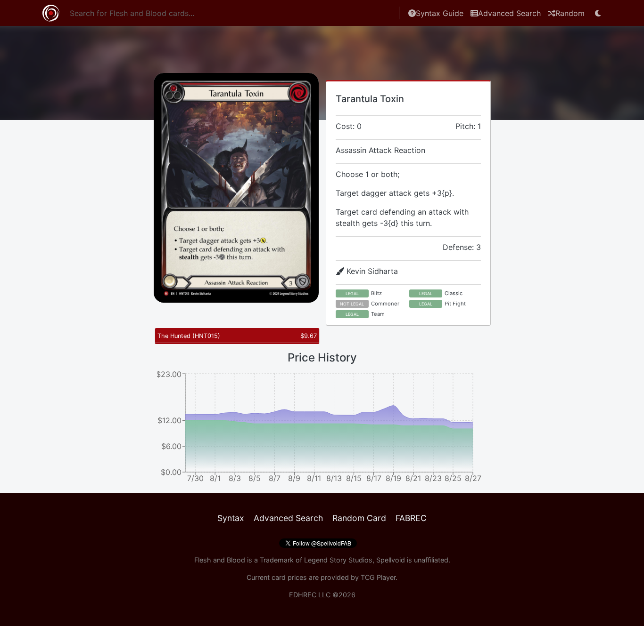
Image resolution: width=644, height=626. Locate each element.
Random (570, 13)
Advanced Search (509, 13)
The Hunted (188, 335)
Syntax (230, 518)
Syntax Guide (439, 13)
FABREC (411, 518)
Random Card (359, 518)
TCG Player (378, 577)
